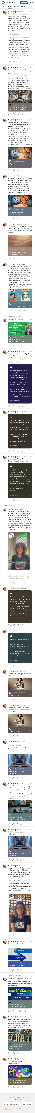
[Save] (29, 107)
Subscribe (24, 3)
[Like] (8, 218)
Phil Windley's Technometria (20, 161)
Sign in (31, 3)
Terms (29, 1097)
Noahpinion (15, 815)
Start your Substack (12, 1104)
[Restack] (19, 61)
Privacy (23, 1097)
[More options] (30, 11)
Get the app (27, 1104)
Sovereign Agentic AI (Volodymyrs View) (23, 105)
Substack (8, 1109)
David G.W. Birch (13, 979)
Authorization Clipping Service (20, 963)
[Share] (23, 61)
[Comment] (14, 113)
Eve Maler (14, 34)
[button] (3, 6)
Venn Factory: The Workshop (20, 337)
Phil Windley (12, 12)
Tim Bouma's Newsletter (19, 249)
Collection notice (17, 1099)
